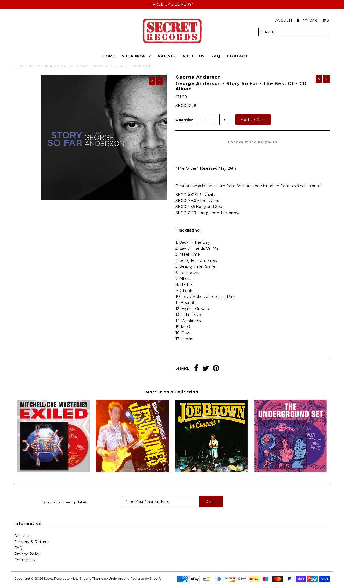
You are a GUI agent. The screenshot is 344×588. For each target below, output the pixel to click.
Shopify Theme (91, 578)
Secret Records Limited (61, 578)
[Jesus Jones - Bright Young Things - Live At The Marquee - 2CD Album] (132, 470)
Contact (237, 56)
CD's (32, 66)
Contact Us (24, 560)
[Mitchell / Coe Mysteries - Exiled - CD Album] (53, 470)
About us (22, 535)
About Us (193, 56)
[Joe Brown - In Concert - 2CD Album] (211, 470)
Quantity (184, 119)
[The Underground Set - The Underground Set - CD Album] (290, 470)
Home (109, 56)
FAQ (215, 56)
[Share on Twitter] (205, 368)
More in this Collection (172, 391)
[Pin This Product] (216, 368)
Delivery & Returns (31, 542)
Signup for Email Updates (64, 502)
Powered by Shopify (146, 578)
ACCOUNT (285, 20)
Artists (166, 56)
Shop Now (134, 56)
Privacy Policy (27, 554)
